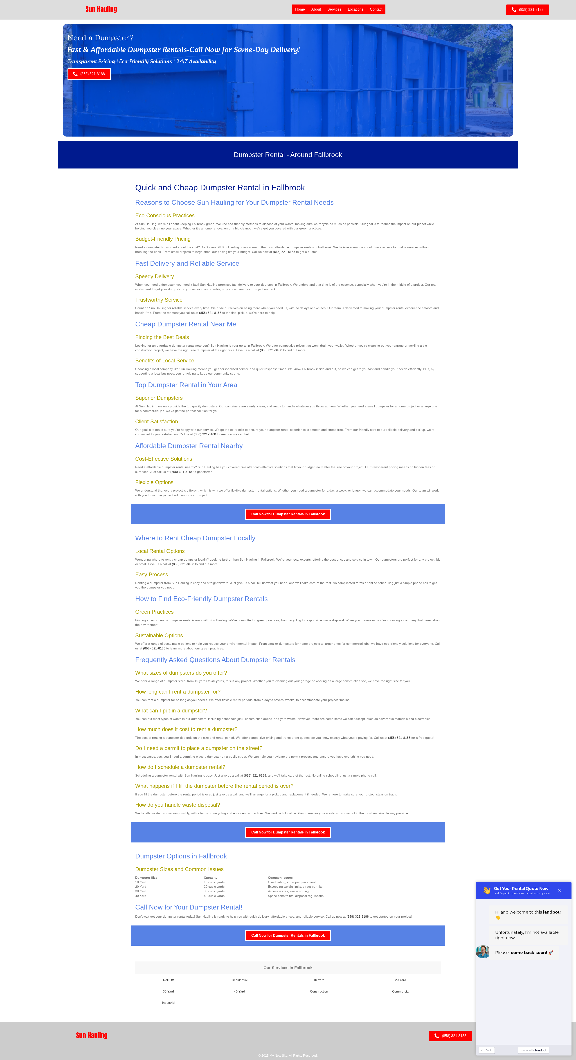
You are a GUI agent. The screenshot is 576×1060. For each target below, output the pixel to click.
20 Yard (400, 980)
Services (334, 9)
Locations (355, 9)
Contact (376, 9)
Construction (319, 991)
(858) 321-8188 (284, 252)
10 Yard (318, 980)
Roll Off (168, 980)
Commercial (400, 991)
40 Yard (239, 991)
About (316, 9)
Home (300, 9)
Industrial (168, 1002)
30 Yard (168, 991)
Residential (240, 980)
